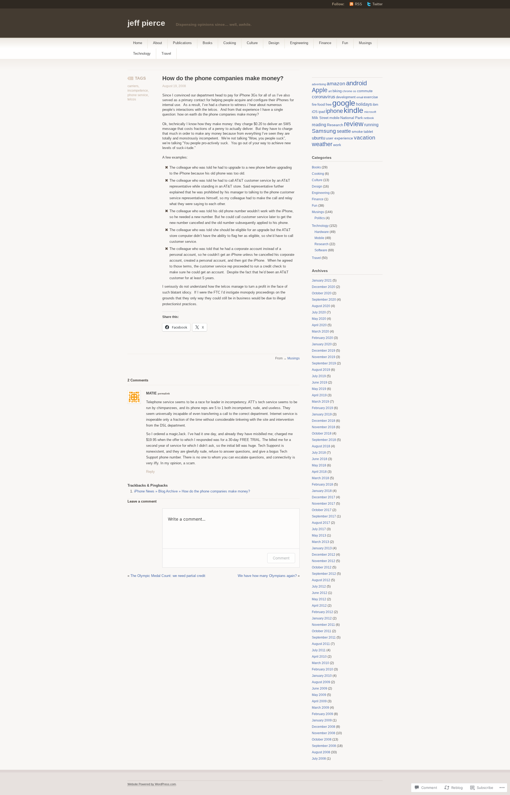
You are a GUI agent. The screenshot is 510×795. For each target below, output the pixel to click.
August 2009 (321, 682)
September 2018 (324, 440)
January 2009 (322, 720)
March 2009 (320, 707)
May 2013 (319, 535)
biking (337, 91)
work (337, 145)
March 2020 (320, 331)
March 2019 (320, 401)
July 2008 (319, 758)
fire (314, 105)
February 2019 (322, 408)
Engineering (299, 43)
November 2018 (323, 427)
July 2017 (319, 529)
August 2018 (321, 446)
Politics (319, 218)
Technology (142, 54)
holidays (364, 104)
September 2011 (324, 637)
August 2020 (321, 306)
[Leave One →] (148, 380)
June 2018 (319, 459)
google (343, 103)
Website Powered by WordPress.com (152, 784)
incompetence (138, 90)
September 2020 (324, 299)
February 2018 (322, 484)
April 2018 (319, 472)
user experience (339, 138)
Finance (325, 43)
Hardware (321, 232)
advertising (319, 84)
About (157, 43)
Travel (166, 54)
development (346, 97)
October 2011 (321, 631)
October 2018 (322, 433)
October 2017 (322, 510)
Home (137, 43)
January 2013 (322, 548)
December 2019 (323, 350)
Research (335, 125)
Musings (365, 43)
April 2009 (319, 701)
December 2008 (323, 727)
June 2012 (319, 593)
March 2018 (320, 478)
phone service (138, 95)
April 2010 (319, 656)
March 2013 (320, 542)
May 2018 (319, 465)
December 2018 (323, 421)
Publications (182, 43)
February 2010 (322, 669)
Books (207, 43)
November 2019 (323, 357)
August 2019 (321, 370)
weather (322, 144)
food (321, 104)
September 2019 (324, 363)
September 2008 (324, 746)
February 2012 (322, 612)
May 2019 (319, 389)
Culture (252, 43)
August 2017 (321, 523)
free (329, 105)
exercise (371, 97)
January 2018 (322, 491)
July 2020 (319, 312)
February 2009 (322, 714)
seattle (344, 131)
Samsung (324, 131)
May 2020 (319, 319)
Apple (320, 90)
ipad (321, 112)
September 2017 (324, 516)
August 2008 (321, 752)
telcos (132, 99)
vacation (364, 137)
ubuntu (318, 138)
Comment (281, 558)
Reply (150, 472)
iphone (334, 111)
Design (274, 43)
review (353, 123)
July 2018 (319, 452)
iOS (315, 112)
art (330, 91)
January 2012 (322, 618)
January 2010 (322, 676)
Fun (345, 43)
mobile (334, 118)
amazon (336, 83)
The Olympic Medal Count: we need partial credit (167, 576)
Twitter (377, 4)
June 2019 (319, 382)
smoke (357, 131)
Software (320, 250)
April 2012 (319, 605)
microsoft (370, 111)
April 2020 (319, 325)
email (359, 97)
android (356, 83)
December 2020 (323, 287)
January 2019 (322, 414)
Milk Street (320, 118)
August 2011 (321, 644)
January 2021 (322, 280)
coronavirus (323, 96)
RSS (358, 4)
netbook (369, 118)
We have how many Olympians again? (267, 576)
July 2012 (319, 586)
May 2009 (319, 695)
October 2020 (322, 293)
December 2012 (323, 554)
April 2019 (319, 395)
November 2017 (323, 503)
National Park (351, 118)
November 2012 (323, 561)
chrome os (349, 91)
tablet (368, 131)
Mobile (319, 238)
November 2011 (323, 625)
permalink (164, 393)
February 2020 (322, 338)
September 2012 (324, 574)
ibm (375, 105)
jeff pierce (146, 23)
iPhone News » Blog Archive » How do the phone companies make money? (192, 491)
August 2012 (321, 580)
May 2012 (319, 599)
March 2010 (320, 663)
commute (365, 91)
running (371, 124)
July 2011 (319, 650)
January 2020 (322, 344)
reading (319, 124)
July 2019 (319, 376)
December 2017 (323, 497)
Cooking (229, 43)
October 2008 (322, 739)
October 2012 (322, 567)
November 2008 (323, 733)
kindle (353, 110)
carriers (133, 86)
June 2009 (319, 688)
